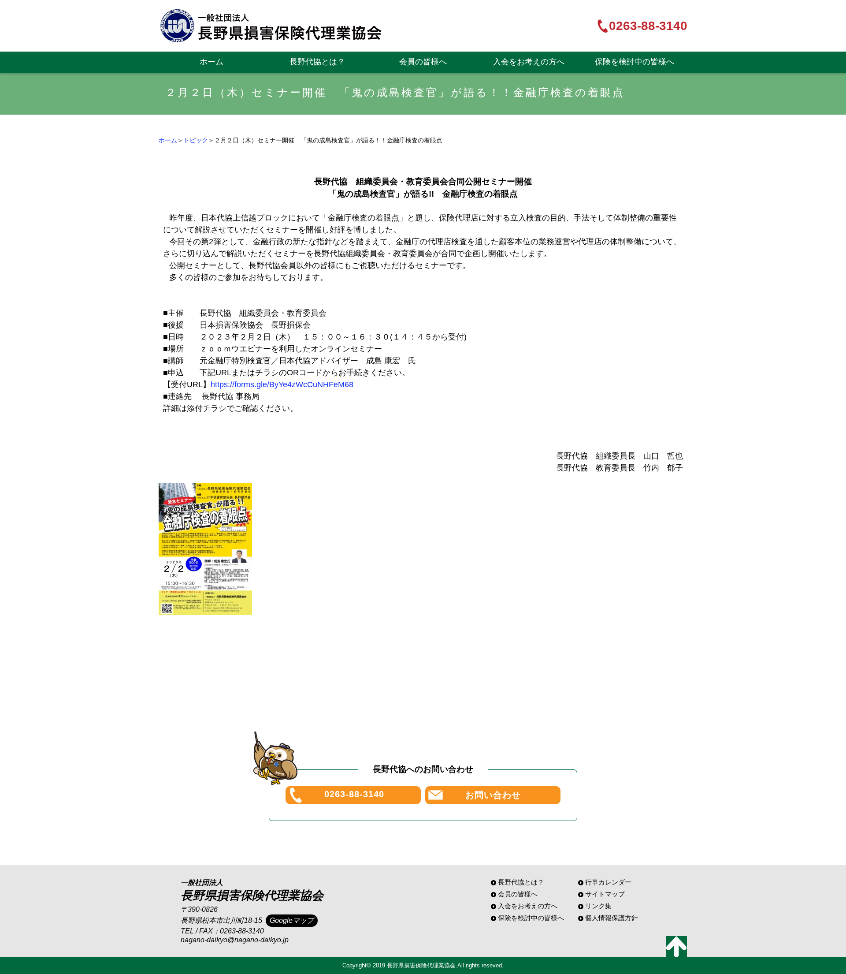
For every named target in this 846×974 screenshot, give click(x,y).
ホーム (211, 61)
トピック (195, 140)
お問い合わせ (493, 795)
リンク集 (598, 906)
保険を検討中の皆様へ (634, 61)
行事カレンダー (608, 882)
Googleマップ (292, 920)
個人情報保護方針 (611, 918)
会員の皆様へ (423, 61)
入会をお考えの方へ (528, 61)
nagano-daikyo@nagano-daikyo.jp (235, 940)
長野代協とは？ (317, 61)
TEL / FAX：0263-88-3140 (222, 931)
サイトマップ (605, 894)
